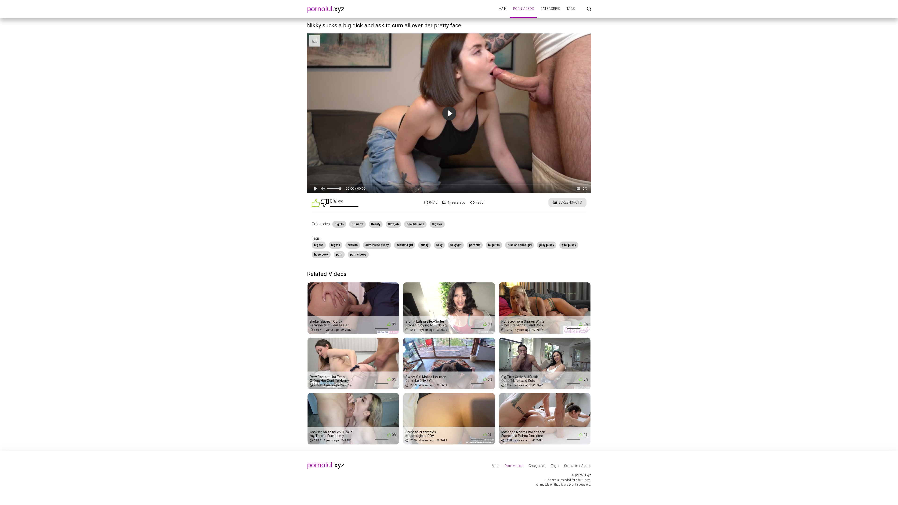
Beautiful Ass (415, 224)
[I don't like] (325, 202)
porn (339, 254)
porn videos (358, 254)
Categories (550, 9)
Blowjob (393, 224)
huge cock (321, 254)
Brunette (357, 224)
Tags (570, 9)
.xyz (325, 9)
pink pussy (569, 245)
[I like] (316, 202)
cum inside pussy (377, 245)
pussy (424, 245)
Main (503, 9)
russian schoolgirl (519, 245)
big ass (318, 245)
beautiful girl (404, 245)
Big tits (339, 224)
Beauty (375, 224)
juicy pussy (546, 245)
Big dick (437, 224)
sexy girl (455, 245)
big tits (335, 245)
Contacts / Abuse (577, 466)
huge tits (494, 245)
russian (353, 245)
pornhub (474, 245)
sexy (439, 245)
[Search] (589, 9)
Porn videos (523, 9)
